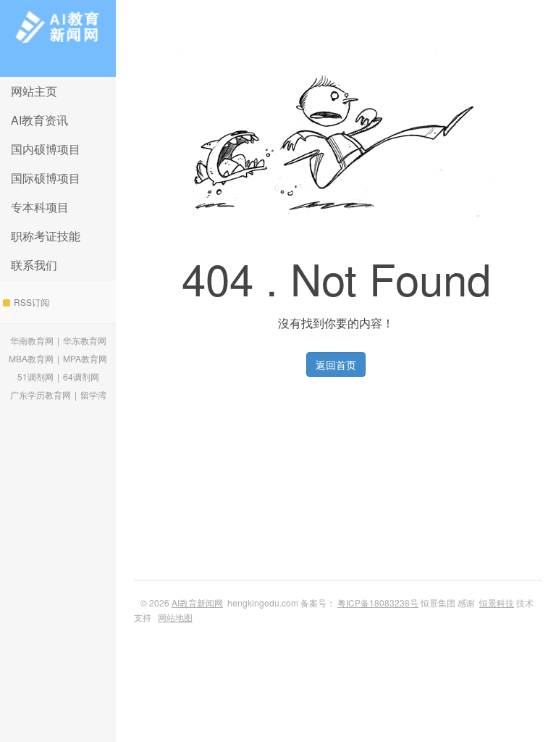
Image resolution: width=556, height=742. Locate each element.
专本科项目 (40, 207)
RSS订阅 (31, 302)
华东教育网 (84, 340)
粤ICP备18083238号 (377, 602)
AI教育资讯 (39, 120)
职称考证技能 (45, 236)
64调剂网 (81, 376)
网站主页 (34, 91)
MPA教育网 (85, 358)
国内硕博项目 (45, 149)
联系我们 (34, 265)
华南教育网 (32, 340)
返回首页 (336, 364)
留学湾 (93, 394)
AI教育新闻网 (58, 38)
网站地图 (175, 617)
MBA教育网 (31, 358)
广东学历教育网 (40, 394)
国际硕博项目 (45, 178)
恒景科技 (496, 602)
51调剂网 (35, 376)
